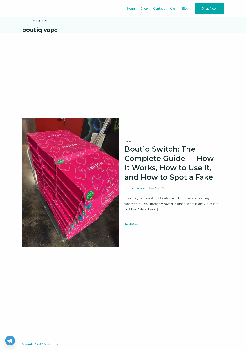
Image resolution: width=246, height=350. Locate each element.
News (127, 141)
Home (131, 8)
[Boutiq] (70, 183)
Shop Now (209, 8)
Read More (131, 224)
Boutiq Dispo (51, 343)
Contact (159, 8)
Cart (173, 8)
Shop (144, 8)
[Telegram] (10, 340)
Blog (185, 8)
